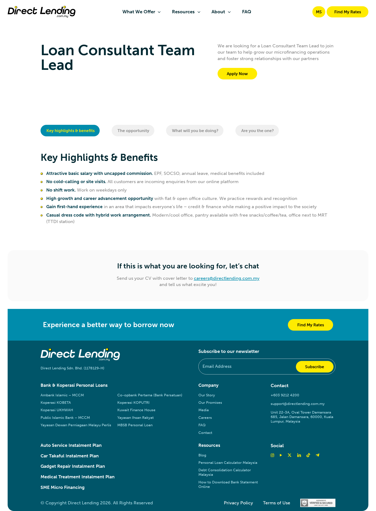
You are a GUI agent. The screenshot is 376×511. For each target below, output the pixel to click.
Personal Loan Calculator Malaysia (227, 462)
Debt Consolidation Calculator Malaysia (224, 472)
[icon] (308, 455)
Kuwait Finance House (136, 410)
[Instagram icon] (272, 455)
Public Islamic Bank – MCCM (65, 417)
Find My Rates (347, 11)
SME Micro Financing (63, 487)
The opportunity (133, 130)
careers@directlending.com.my (226, 278)
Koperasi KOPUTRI (133, 402)
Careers (205, 417)
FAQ (202, 425)
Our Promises (210, 402)
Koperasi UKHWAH (57, 410)
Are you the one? (257, 130)
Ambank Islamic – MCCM (62, 395)
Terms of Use (276, 503)
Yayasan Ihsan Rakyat (135, 417)
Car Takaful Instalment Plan (70, 456)
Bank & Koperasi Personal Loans (74, 385)
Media (203, 410)
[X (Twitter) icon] (289, 455)
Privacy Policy (238, 503)
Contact (205, 432)
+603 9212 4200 (285, 395)
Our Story (206, 395)
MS (319, 11)
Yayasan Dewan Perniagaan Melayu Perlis (76, 425)
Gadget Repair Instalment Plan (73, 466)
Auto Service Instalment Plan (71, 445)
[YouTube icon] (281, 455)
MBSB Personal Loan (135, 425)
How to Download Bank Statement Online (228, 484)
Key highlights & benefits (70, 130)
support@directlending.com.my (298, 403)
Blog (202, 455)
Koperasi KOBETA (56, 402)
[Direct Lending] (41, 12)
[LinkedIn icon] (299, 455)
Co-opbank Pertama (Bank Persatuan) (149, 395)
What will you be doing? (195, 130)
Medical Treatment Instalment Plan (78, 477)
